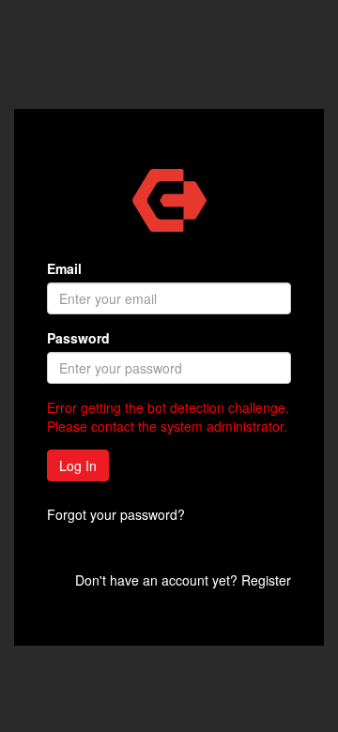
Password (78, 337)
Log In (78, 465)
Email (64, 268)
